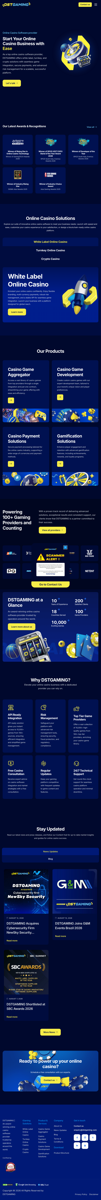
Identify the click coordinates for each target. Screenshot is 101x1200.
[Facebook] (77, 1137)
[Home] (16, 4)
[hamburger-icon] (95, 5)
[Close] (65, 547)
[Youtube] (85, 1145)
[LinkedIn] (77, 1145)
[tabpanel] (50, 292)
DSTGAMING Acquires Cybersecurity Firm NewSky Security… (23, 928)
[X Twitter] (93, 1137)
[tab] (50, 242)
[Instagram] (85, 1137)
